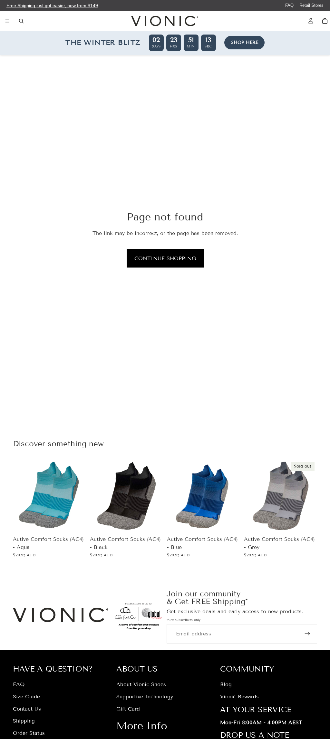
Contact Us (27, 709)
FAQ (289, 5)
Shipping (24, 721)
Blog (226, 684)
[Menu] (7, 21)
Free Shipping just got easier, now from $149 (52, 5)
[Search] (21, 21)
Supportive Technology (144, 696)
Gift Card (128, 709)
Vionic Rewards (239, 696)
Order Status (29, 733)
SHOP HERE (244, 42)
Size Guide (26, 696)
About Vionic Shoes (141, 684)
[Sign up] (307, 634)
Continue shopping (165, 258)
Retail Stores (311, 5)
